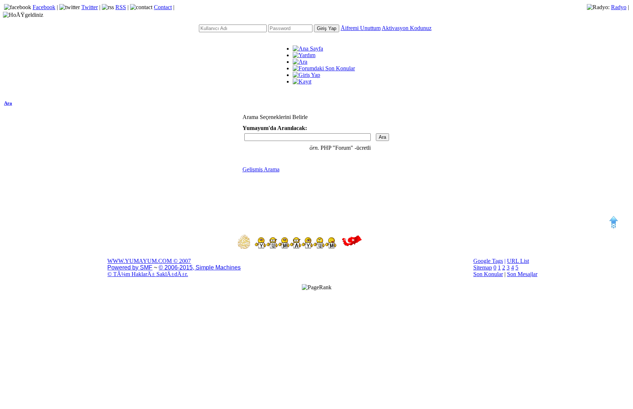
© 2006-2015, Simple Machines (200, 267)
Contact (163, 7)
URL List (518, 261)
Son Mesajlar (522, 274)
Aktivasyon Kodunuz (407, 28)
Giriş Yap (326, 28)
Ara (8, 103)
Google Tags (488, 261)
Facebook (44, 7)
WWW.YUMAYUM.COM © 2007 (149, 261)
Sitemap (482, 267)
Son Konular (488, 274)
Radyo (618, 7)
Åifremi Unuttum (361, 28)
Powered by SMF (129, 267)
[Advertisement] (316, 197)
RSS (120, 7)
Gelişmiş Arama (261, 169)
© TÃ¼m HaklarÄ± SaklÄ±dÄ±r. (147, 274)
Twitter (89, 7)
